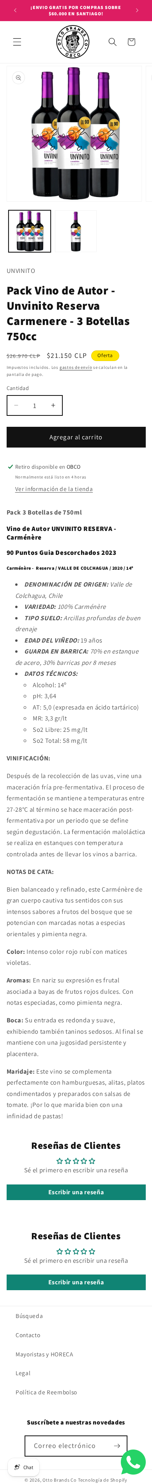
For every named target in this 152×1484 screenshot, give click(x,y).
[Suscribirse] (117, 1446)
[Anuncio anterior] (15, 10)
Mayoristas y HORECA (44, 1354)
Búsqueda (29, 1316)
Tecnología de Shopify (102, 1480)
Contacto (28, 1335)
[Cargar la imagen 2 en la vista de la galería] (76, 231)
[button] (17, 41)
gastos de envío (76, 367)
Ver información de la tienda (54, 489)
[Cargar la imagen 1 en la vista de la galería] (30, 231)
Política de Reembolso (46, 1392)
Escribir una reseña (76, 1192)
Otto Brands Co (59, 1480)
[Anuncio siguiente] (137, 10)
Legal (23, 1373)
